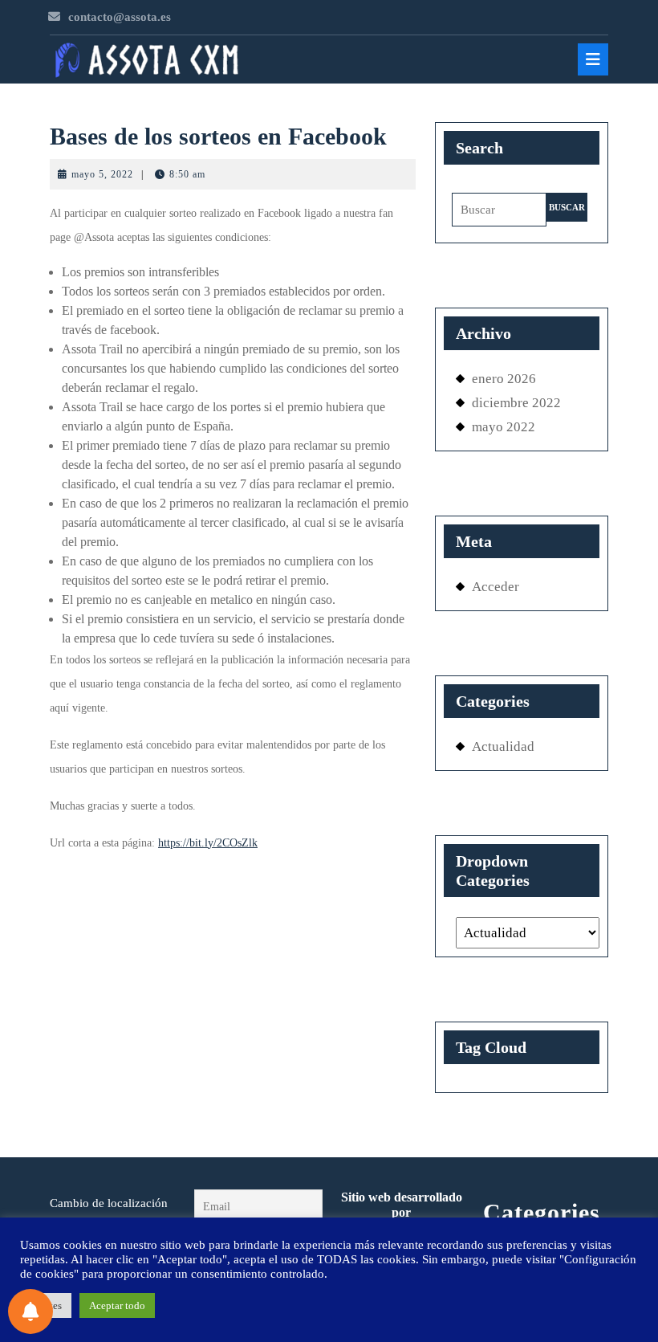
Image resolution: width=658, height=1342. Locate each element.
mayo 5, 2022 (102, 174)
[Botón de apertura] (593, 59)
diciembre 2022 (516, 402)
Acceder (495, 586)
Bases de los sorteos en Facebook (218, 136)
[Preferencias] (30, 1311)
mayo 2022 (503, 426)
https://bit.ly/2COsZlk (208, 843)
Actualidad (503, 746)
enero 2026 (504, 378)
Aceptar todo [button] (117, 1305)
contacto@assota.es (119, 16)
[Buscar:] (499, 214)
